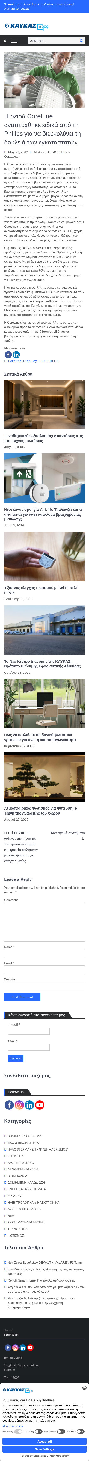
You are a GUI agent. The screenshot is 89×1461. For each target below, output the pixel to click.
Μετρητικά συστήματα (68, 833)
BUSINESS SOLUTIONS (25, 1136)
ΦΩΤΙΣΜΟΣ (51, 152)
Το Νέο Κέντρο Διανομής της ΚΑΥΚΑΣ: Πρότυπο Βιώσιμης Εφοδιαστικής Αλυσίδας (42, 663)
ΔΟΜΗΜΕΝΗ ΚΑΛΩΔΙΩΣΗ (26, 1182)
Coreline (15, 361)
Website (9, 979)
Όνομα (12, 1041)
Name (9, 947)
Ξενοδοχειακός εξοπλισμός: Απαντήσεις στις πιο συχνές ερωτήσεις (43, 438)
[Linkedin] (16, 354)
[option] (54, 4)
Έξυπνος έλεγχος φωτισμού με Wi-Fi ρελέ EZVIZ (40, 590)
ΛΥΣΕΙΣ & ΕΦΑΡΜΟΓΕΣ (24, 1209)
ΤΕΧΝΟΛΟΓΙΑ (18, 1229)
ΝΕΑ (37, 152)
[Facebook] (8, 354)
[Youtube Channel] (39, 1105)
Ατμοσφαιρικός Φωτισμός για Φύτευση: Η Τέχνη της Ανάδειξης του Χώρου (40, 810)
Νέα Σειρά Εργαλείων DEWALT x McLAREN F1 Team (45, 1262)
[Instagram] (19, 1105)
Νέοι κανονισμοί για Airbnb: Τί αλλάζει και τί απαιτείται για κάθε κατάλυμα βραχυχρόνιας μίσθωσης (43, 514)
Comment (12, 900)
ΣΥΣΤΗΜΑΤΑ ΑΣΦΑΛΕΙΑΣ (26, 1222)
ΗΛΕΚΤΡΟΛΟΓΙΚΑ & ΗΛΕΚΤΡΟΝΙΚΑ (33, 1202)
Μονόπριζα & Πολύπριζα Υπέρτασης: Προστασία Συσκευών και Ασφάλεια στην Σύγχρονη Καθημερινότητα (41, 1302)
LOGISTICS (16, 1156)
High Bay (30, 361)
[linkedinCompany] (29, 1105)
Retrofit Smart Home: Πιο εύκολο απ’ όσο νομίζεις (41, 1280)
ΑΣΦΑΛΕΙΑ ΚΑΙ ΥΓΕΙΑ (23, 1169)
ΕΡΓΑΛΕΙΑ (15, 1196)
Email (9, 963)
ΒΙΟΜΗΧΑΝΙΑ (17, 1176)
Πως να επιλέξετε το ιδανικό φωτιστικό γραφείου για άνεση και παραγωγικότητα (40, 737)
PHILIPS (52, 361)
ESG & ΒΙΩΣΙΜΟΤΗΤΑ (23, 1143)
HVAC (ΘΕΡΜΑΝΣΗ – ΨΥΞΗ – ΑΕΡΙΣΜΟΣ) (38, 1149)
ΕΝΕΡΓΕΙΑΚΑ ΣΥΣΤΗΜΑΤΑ (27, 1189)
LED (41, 361)
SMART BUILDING (21, 1162)
